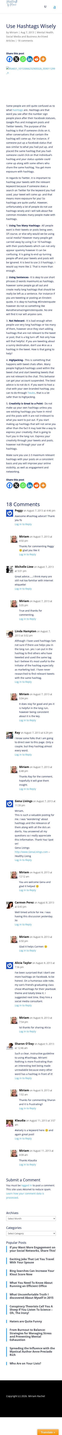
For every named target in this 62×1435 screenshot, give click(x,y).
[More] (43, 59)
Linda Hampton (25, 631)
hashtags (18, 110)
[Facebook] (10, 59)
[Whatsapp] (23, 59)
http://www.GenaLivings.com (31, 851)
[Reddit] (36, 59)
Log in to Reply (23, 524)
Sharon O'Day (24, 1044)
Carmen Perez (24, 902)
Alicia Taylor (23, 963)
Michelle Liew (24, 567)
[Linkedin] (30, 59)
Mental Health (45, 32)
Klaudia (20, 1120)
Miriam (14, 32)
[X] (16, 59)
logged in (26, 1185)
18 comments (25, 40)
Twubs (31, 392)
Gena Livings (23, 801)
